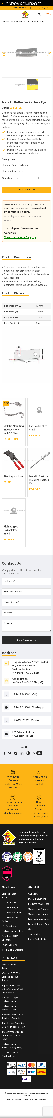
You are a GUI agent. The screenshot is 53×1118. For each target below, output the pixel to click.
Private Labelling (10, 945)
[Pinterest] (28, 753)
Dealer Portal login (37, 939)
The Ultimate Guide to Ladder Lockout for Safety (12, 1035)
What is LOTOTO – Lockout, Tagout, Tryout (11, 977)
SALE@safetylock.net (22, 736)
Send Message (24, 640)
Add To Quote (26, 189)
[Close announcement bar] (49, 3)
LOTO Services (9, 903)
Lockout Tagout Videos (39, 924)
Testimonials (34, 934)
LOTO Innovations (37, 899)
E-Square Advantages (38, 904)
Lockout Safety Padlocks (15, 165)
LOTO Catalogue (10, 908)
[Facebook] (4, 753)
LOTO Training (9, 926)
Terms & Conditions (14, 1099)
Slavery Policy (40, 1099)
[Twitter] (9, 753)
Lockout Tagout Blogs (12, 931)
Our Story (33, 894)
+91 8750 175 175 (18, 8)
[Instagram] (16, 753)
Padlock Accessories (13, 171)
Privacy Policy (28, 1099)
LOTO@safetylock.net (43, 8)
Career (31, 929)
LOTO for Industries (11, 913)
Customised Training (38, 914)
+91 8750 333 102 (21, 694)
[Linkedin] (22, 753)
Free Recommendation (39, 919)
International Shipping (12, 950)
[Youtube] (37, 753)
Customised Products (38, 909)
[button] (24, 3)
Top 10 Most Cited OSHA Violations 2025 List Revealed (13, 989)
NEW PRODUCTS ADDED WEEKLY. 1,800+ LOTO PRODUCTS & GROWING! (21, 3)
